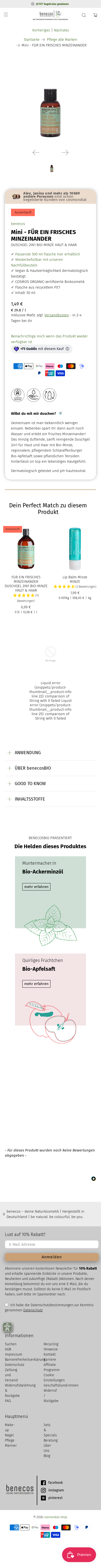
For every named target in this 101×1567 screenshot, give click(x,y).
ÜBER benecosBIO (33, 768)
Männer (11, 1445)
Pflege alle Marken (62, 40)
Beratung (51, 1440)
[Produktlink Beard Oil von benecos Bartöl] (50, 679)
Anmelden (52, 1257)
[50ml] (50, 99)
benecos (18, 224)
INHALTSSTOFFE (30, 799)
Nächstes (61, 30)
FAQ (8, 1401)
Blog (47, 1456)
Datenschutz (33, 1310)
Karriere (50, 1360)
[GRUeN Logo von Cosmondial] (19, 1490)
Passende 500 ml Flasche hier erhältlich (47, 254)
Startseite (31, 40)
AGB (8, 1349)
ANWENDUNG (28, 752)
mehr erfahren (36, 887)
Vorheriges (41, 30)
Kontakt (50, 1354)
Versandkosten (56, 315)
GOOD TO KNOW (30, 783)
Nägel (9, 1435)
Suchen (10, 1344)
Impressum (13, 1354)
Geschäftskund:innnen (61, 1385)
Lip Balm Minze (75, 577)
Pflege (9, 1440)
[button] (26, 598)
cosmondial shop (55, 1517)
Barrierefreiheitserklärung (25, 1360)
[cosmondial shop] (50, 15)
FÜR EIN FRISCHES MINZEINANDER (26, 579)
